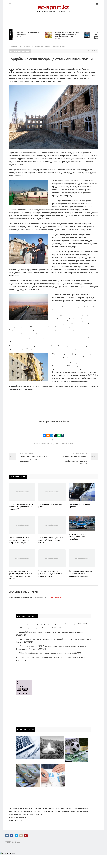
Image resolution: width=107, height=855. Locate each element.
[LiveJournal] (62, 435)
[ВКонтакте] (44, 435)
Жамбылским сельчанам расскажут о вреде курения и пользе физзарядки (50, 573)
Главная (14, 46)
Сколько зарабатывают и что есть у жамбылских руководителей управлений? (22, 506)
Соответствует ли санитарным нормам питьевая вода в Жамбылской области (52, 657)
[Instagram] (21, 835)
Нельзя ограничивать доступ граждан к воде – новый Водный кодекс (48, 624)
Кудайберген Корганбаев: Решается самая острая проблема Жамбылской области (75, 460)
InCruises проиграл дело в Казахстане (35, 628)
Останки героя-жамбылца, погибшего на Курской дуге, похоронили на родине (20, 540)
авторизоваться (54, 597)
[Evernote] (59, 435)
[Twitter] (16, 835)
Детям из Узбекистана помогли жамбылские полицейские (77, 536)
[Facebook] (11, 835)
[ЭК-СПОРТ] (53, 6)
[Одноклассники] (48, 435)
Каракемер (46, 444)
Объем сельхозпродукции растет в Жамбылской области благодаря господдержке (82, 573)
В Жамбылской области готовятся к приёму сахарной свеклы (45, 653)
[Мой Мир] (51, 435)
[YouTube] (26, 835)
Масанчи (69, 444)
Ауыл (21, 46)
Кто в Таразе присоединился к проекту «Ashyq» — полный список (50, 540)
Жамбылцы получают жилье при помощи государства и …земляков (34, 459)
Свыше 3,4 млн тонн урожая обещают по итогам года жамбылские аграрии (57, 34)
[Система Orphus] (24, 681)
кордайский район (58, 444)
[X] (55, 435)
